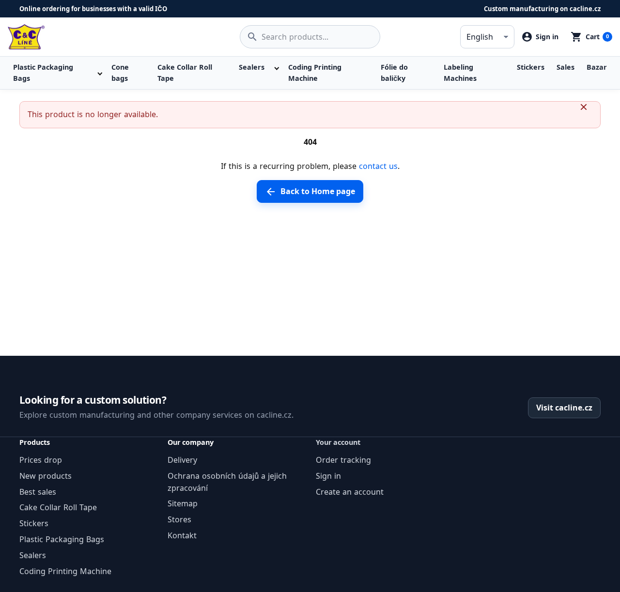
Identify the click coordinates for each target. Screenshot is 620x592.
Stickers (530, 67)
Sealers (251, 67)
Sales (565, 67)
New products (45, 476)
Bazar (597, 67)
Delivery (182, 460)
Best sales (37, 492)
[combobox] (310, 36)
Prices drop (40, 460)
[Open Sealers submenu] (275, 67)
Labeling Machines (460, 72)
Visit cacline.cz (564, 407)
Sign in (328, 476)
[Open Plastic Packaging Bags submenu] (99, 73)
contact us (378, 166)
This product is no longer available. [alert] (93, 114)
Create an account (350, 492)
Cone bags (120, 72)
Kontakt (182, 535)
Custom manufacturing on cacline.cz (542, 9)
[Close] (587, 114)
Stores (179, 519)
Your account (338, 442)
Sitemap (183, 503)
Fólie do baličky (394, 72)
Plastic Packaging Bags (43, 72)
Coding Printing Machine (314, 72)
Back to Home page (310, 191)
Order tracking (343, 460)
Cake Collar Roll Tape (184, 72)
